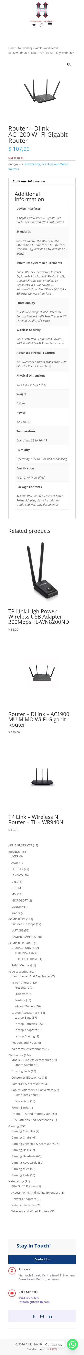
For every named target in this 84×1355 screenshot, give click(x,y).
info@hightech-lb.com (34, 1302)
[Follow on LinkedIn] (50, 1316)
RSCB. (53, 1349)
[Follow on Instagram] (42, 1316)
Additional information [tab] (29, 181)
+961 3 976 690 (29, 1298)
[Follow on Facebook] (34, 1316)
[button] (69, 64)
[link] (47, 1277)
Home (12, 48)
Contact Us (42, 1259)
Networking (25, 48)
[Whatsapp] (72, 1344)
